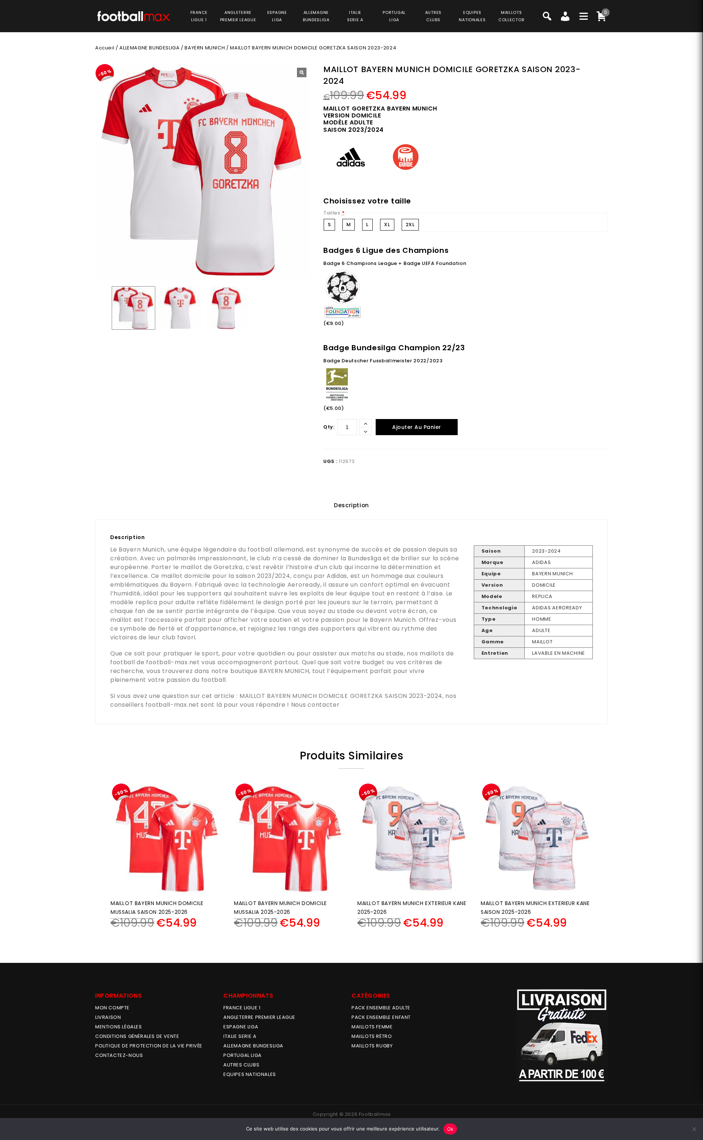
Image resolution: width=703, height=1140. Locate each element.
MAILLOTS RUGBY (372, 1045)
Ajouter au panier (416, 427)
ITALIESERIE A (355, 16)
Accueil (104, 47)
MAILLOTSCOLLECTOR (511, 16)
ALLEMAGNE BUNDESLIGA (149, 47)
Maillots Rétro (372, 1036)
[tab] (351, 505)
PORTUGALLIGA (394, 16)
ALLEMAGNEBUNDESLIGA (316, 16)
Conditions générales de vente (137, 1036)
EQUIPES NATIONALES (249, 1074)
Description (351, 505)
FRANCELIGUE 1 (199, 16)
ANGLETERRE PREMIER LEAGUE (238, 16)
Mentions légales (118, 1026)
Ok (450, 1129)
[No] (694, 1129)
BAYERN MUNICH (205, 47)
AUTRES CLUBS (241, 1064)
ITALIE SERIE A (239, 1036)
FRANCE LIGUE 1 (241, 1007)
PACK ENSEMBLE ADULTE (381, 1007)
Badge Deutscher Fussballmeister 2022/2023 (383, 360)
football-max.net (173, 662)
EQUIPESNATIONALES (472, 16)
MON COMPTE (112, 1007)
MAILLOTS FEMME (372, 1026)
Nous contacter (315, 704)
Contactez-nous (119, 1055)
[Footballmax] (133, 15)
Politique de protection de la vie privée (148, 1045)
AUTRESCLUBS (433, 16)
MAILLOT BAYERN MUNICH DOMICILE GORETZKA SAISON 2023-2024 (340, 696)
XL (387, 224)
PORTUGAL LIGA (242, 1055)
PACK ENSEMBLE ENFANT (381, 1017)
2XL (410, 224)
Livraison (108, 1017)
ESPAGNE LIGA (240, 1026)
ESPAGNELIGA (277, 16)
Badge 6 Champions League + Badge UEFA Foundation (394, 263)
